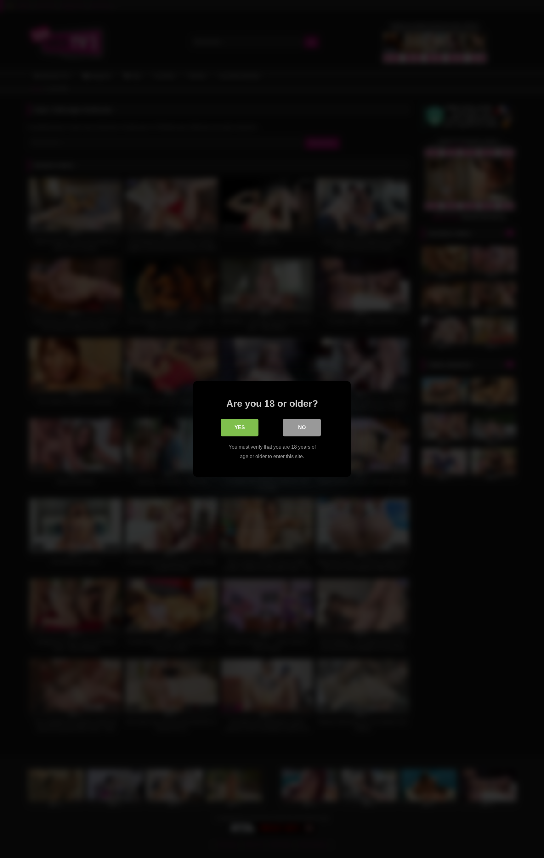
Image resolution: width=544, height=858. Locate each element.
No (302, 427)
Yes (240, 427)
